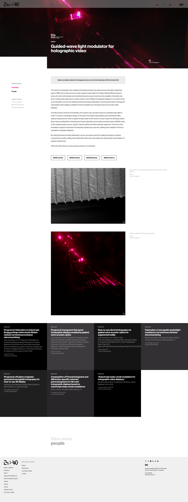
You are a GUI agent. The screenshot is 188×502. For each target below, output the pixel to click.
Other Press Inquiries (18, 107)
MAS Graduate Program (11, 478)
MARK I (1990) (58, 158)
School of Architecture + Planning (154, 470)
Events (6, 484)
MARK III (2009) (91, 158)
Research (6, 470)
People (14, 91)
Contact (24, 474)
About (5, 473)
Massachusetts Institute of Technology (156, 468)
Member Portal (8, 489)
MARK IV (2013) (109, 158)
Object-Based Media (11, 356)
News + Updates (8, 467)
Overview (15, 87)
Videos (6, 487)
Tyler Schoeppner (17, 102)
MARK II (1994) (75, 158)
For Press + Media (9, 492)
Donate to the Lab (150, 475)
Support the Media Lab (10, 476)
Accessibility (148, 473)
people (58, 443)
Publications (25, 468)
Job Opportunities (27, 471)
